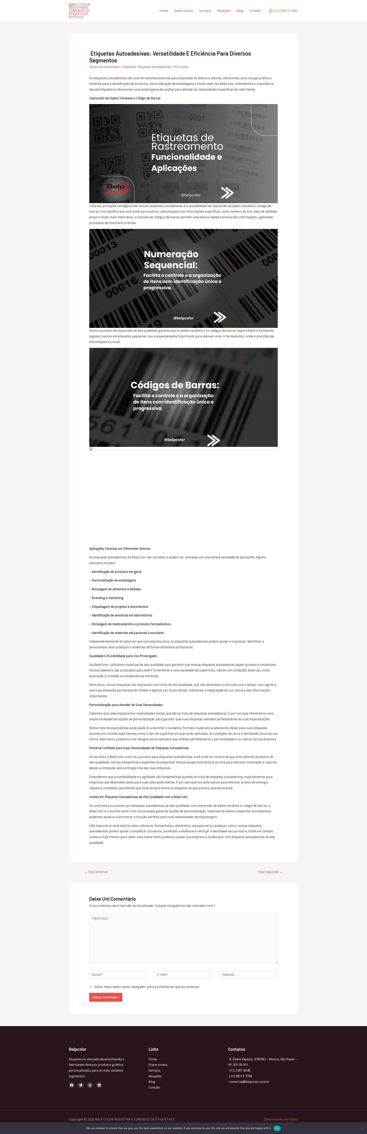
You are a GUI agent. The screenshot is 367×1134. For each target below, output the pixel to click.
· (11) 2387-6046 (239, 1070)
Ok (277, 1128)
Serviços (205, 11)
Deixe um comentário (104, 67)
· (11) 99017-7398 (240, 1076)
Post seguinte (270, 872)
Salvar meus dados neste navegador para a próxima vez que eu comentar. (147, 987)
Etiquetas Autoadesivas (154, 67)
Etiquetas (129, 67)
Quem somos (183, 11)
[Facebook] (72, 1085)
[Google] (90, 1085)
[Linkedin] (99, 1085)
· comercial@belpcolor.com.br (249, 1082)
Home (163, 11)
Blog (239, 11)
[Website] (249, 975)
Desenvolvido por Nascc (281, 1119)
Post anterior (96, 872)
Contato (255, 11)
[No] (362, 1128)
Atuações (223, 11)
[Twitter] (81, 1085)
